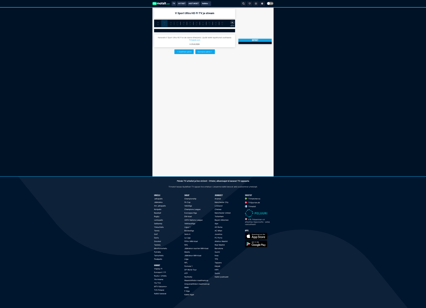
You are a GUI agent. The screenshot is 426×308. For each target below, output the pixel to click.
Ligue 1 (187, 227)
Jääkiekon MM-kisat (192, 255)
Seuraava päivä (204, 52)
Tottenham (219, 216)
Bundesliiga (189, 231)
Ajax (216, 223)
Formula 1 (188, 266)
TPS (216, 259)
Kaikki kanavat (160, 293)
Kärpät (217, 266)
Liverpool (219, 206)
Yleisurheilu (159, 227)
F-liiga (187, 291)
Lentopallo (158, 220)
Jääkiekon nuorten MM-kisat (196, 248)
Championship (190, 199)
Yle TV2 (157, 283)
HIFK (217, 270)
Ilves (216, 255)
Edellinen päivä (185, 52)
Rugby (156, 216)
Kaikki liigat (189, 294)
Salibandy (158, 223)
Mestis (187, 252)
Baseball (157, 213)
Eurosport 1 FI (160, 272)
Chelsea (218, 209)
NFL (186, 262)
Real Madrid (220, 245)
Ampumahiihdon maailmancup (197, 284)
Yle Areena (158, 279)
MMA (186, 287)
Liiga (186, 259)
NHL (186, 245)
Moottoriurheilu (160, 248)
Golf (156, 234)
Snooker (157, 241)
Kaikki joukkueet (221, 277)
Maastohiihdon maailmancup (196, 280)
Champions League (192, 209)
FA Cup (187, 202)
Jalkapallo (158, 199)
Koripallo (157, 209)
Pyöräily (157, 252)
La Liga (187, 238)
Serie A (187, 234)
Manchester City (221, 202)
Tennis (156, 231)
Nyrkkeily (188, 277)
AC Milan (218, 231)
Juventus (218, 234)
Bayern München (222, 220)
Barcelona (219, 248)
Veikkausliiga (189, 223)
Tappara (218, 262)
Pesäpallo (158, 259)
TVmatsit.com (194, 40)
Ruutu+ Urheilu (160, 276)
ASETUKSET (194, 3)
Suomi (217, 252)
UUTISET (181, 3)
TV (174, 3)
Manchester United (223, 213)
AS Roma (218, 227)
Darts (156, 238)
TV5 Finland (159, 290)
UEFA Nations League (193, 220)
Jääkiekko (158, 202)
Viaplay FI (158, 269)
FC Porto (218, 238)
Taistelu (157, 245)
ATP (186, 273)
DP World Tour (190, 270)
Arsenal (218, 199)
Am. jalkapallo (160, 206)
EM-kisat (188, 216)
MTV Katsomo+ (160, 286)
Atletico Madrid (221, 241)
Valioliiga (188, 206)
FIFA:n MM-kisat (191, 241)
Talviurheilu (159, 255)
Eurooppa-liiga (190, 213)
